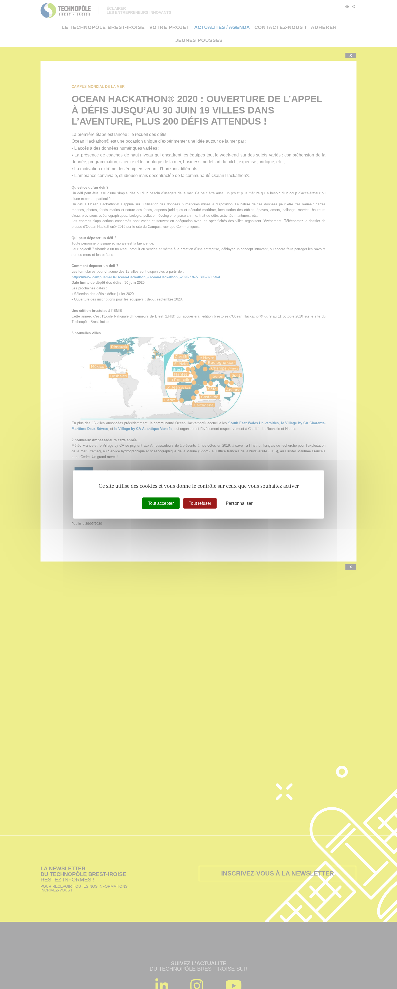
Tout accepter (161, 503)
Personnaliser (239, 503)
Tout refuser (200, 503)
